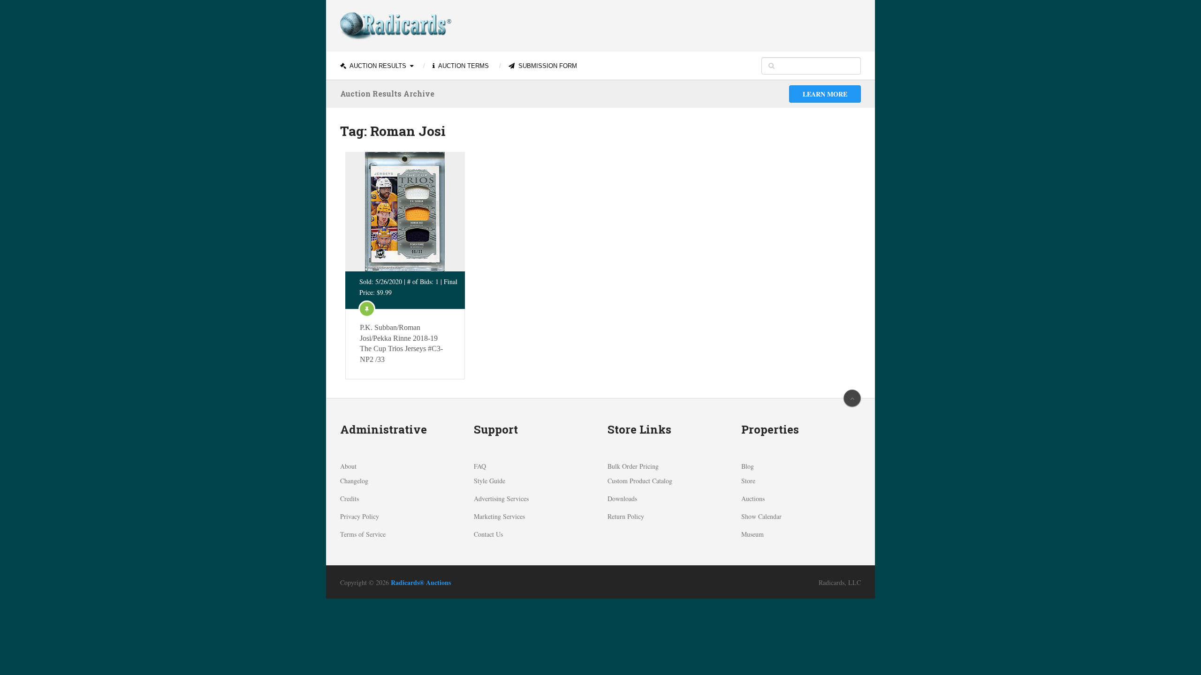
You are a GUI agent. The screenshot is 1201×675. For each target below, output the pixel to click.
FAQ (480, 466)
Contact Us (488, 534)
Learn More (825, 94)
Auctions (753, 498)
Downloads (622, 498)
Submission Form (547, 65)
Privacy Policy (359, 516)
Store (748, 480)
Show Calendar (761, 516)
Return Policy (626, 516)
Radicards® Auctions (421, 582)
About (348, 466)
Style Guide (489, 480)
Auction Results (377, 65)
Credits (349, 498)
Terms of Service (363, 534)
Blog (747, 466)
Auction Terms (463, 65)
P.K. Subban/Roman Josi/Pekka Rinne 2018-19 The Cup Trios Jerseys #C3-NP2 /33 (401, 343)
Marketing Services (499, 516)
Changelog (354, 480)
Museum (752, 534)
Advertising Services (501, 498)
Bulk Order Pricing (633, 466)
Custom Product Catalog (640, 480)
